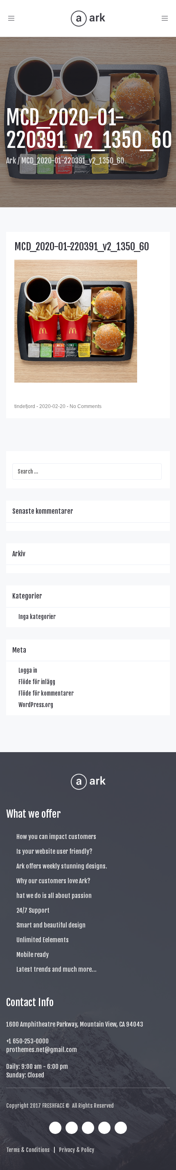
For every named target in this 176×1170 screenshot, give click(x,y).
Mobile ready (32, 955)
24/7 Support (33, 910)
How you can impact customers (56, 837)
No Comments (86, 406)
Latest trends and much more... (56, 969)
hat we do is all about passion (54, 896)
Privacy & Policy (76, 1150)
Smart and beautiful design (51, 925)
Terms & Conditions (28, 1150)
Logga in (27, 670)
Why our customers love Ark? (53, 881)
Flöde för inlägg (36, 681)
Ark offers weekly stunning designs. (61, 866)
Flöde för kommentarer (46, 693)
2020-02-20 (53, 406)
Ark (11, 160)
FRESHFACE (53, 1105)
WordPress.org (35, 704)
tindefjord (25, 406)
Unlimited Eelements (42, 940)
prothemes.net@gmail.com (41, 1050)
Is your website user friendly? (54, 851)
